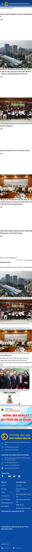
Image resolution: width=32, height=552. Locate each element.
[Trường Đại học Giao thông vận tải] (17, 4)
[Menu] (2, 4)
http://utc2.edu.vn (14, 468)
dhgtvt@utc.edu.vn (13, 447)
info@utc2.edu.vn (13, 462)
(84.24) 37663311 (13, 450)
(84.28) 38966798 (14, 465)
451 (26, 260)
